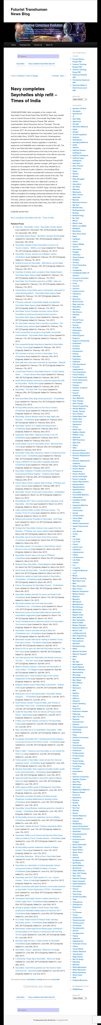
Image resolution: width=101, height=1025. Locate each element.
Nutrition (76, 693)
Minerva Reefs (78, 622)
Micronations (78, 609)
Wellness (76, 964)
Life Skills (76, 560)
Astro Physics (78, 166)
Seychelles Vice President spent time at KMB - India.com (38, 281)
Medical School (78, 594)
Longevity (76, 568)
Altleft (75, 129)
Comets (75, 267)
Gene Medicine (78, 398)
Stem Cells (77, 876)
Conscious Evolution (81, 278)
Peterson (76, 724)
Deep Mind (77, 307)
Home (13, 45)
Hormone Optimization (81, 453)
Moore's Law (77, 630)
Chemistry (76, 254)
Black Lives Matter (79, 226)
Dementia (76, 309)
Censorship (77, 249)
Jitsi (74, 528)
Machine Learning (79, 578)
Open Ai (76, 706)
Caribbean (76, 239)
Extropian (76, 348)
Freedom (76, 385)
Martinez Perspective (80, 591)
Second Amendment (80, 826)
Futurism (76, 390)
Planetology (77, 732)
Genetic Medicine (79, 408)
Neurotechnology (79, 677)
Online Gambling (79, 703)
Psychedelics (78, 771)
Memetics (76, 599)
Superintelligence (79, 883)
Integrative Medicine (80, 505)
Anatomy (76, 137)
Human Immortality (80, 476)
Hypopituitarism (79, 487)
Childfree (76, 260)
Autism (75, 181)
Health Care (77, 429)
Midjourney (77, 612)
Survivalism (77, 886)
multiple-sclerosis (79, 633)
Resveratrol (77, 797)
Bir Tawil (76, 218)
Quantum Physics (79, 779)
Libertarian (77, 549)
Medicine (76, 596)
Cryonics (76, 288)
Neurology (76, 675)
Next (63, 76)
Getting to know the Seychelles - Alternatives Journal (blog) (39, 263)
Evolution (76, 346)
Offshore (76, 698)
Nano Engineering (79, 635)
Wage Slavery (78, 956)
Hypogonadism (78, 484)
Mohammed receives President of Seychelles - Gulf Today (38, 519)
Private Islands (78, 756)
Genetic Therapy (79, 411)
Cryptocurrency (78, 291)
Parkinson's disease (80, 711)
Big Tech (76, 205)
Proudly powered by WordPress (44, 1020)
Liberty (75, 555)
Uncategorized (78, 933)
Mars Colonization (79, 586)
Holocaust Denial (79, 450)
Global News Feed (79, 416)
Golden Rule (77, 419)
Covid (75, 283)
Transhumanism (79, 920)
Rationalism (77, 784)
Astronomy (77, 168)
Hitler (75, 448)
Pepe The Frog (78, 716)
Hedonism (76, 437)
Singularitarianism (80, 834)
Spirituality (77, 863)
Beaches (76, 200)
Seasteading (77, 823)
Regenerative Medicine (81, 789)
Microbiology (78, 607)
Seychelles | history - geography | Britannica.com (35, 949)
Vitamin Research (79, 951)
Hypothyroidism (79, 489)
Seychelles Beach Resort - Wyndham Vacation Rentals (37, 236)
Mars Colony (77, 588)
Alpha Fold (77, 121)
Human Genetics (79, 474)
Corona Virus (78, 280)
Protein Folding (78, 763)
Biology (75, 213)
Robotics (76, 800)
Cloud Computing (79, 265)
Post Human (77, 745)
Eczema (76, 325)
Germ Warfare (78, 414)
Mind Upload (77, 617)
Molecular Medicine (80, 628)
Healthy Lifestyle (79, 432)
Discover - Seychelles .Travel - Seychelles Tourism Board (38, 226)
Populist (76, 742)
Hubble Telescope (79, 466)
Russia (75, 813)
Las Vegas (76, 539)
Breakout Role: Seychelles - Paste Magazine (33, 564)
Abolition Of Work (79, 108)
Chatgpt (75, 252)
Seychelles (31, 979)
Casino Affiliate (78, 244)
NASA (75, 648)
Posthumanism (78, 753)
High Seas (76, 442)
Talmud (75, 889)
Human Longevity (79, 479)
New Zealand (77, 682)
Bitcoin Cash (77, 223)
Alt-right (76, 124)
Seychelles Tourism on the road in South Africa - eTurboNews (40, 492)
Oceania (76, 695)
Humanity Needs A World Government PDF (80, 87)
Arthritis (76, 147)
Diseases (76, 314)
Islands (75, 513)
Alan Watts (77, 119)
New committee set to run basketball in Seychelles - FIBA (38, 729)
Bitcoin (75, 220)
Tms (74, 909)
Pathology (76, 714)
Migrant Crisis (78, 615)
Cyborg (75, 296)
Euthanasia (77, 343)
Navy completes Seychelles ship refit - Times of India (32, 217)
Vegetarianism (78, 941)
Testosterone (77, 902)
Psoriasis (76, 769)
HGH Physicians (79, 440)
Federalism (77, 359)
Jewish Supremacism (81, 523)
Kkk (74, 536)
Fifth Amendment (79, 364)
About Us (49, 45)
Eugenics (76, 338)
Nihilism (76, 685)
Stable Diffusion (79, 870)
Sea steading (77, 818)
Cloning (76, 262)
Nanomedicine (78, 641)
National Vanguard (80, 654)
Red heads (77, 787)
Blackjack (76, 228)
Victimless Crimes (79, 943)
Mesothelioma (78, 604)
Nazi (74, 659)
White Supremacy (79, 972)
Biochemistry (78, 207)
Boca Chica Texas (79, 234)
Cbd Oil (75, 247)
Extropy (75, 353)
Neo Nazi (76, 662)
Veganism (76, 938)
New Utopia (77, 680)
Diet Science (77, 312)
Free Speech (77, 382)
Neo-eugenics (78, 664)
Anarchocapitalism (80, 134)
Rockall (75, 802)
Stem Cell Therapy (80, 873)
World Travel (77, 975)
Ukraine (75, 930)
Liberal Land (77, 547)
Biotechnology (78, 215)
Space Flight (77, 847)
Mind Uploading (79, 620)
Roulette (76, 810)
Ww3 (74, 977)
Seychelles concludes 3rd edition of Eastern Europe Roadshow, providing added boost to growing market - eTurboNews (37, 799)
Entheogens (77, 330)
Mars (74, 583)
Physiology (77, 729)
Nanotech (76, 643)
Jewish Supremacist (80, 526)
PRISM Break (78, 989)
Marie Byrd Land (79, 581)
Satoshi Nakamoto (79, 815)
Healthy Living (78, 434)
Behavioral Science (80, 202)
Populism (76, 740)
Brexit (75, 236)
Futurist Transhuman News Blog (29, 11)
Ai (73, 116)
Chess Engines (78, 257)
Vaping (75, 936)
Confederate (77, 270)
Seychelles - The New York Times (29, 389)
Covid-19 (76, 286)
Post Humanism (79, 748)
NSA (74, 690)
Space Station (78, 849)
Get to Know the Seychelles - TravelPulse (32, 570)
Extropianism (78, 351)
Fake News (77, 356)
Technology (77, 894)
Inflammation (78, 497)
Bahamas (76, 189)
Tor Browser (77, 912)
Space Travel (77, 852)
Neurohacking (78, 672)
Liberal (75, 544)
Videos (75, 946)
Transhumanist (78, 923)
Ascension (77, 163)
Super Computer (79, 881)
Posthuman (77, 750)
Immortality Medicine (81, 494)
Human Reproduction (81, 481)
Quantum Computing (81, 776)
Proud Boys (77, 766)
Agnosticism (77, 113)
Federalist (76, 361)
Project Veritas (78, 761)
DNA (74, 317)
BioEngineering (78, 210)
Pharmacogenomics (80, 727)
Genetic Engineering (80, 406)
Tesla (74, 899)
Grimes (75, 427)
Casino (75, 241)
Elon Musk (77, 327)
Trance (75, 915)
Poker (75, 735)
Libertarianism (78, 552)
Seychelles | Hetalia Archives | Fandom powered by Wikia (38, 826)
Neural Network (78, 667)
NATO (75, 656)
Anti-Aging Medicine (80, 142)
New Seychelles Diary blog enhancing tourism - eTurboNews (39, 398)
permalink (56, 979)
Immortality (77, 492)
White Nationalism (79, 967)
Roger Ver (76, 805)
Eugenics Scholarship (81, 341)
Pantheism (77, 708)
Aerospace (77, 111)
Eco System (77, 322)
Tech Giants (77, 891)
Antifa (75, 145)
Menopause (77, 601)
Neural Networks (79, 669)
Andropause (77, 140)
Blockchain (77, 231)
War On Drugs (78, 959)
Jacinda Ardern (78, 515)
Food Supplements (80, 377)
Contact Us (38, 45)
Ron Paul (76, 808)
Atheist (75, 176)
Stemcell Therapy (79, 878)
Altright (75, 132)
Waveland (76, 962)
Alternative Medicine (80, 126)
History (75, 445)
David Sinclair (78, 301)
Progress (76, 758)
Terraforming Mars (80, 896)
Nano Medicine (78, 638)
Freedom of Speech (80, 387)
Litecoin (76, 562)
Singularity (77, 836)
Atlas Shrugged (78, 179)
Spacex (75, 855)
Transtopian (77, 925)
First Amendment (79, 372)
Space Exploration (80, 844)
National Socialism (80, 651)
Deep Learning (78, 304)
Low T (75, 573)
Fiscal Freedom (78, 374)
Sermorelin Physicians (81, 829)
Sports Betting (78, 865)
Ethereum (76, 333)
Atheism (76, 173)
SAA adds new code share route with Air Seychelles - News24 (40, 362)
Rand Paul (76, 782)
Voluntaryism (78, 954)
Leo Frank (76, 541)
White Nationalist (79, 970)
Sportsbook (77, 868)
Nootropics (77, 688)
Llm (74, 565)
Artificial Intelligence (80, 155)
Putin (75, 774)
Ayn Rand (76, 186)
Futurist (75, 393)
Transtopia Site (24, 45)
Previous (55, 76)
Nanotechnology (79, 646)
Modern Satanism (79, 625)
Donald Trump (78, 320)
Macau (75, 575)
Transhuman (77, 917)
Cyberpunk (77, 293)
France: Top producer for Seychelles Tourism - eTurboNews (39, 585)
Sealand (76, 821)
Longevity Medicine (80, 570)
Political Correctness (80, 737)
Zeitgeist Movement (80, 980)
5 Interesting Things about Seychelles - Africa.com (35, 958)
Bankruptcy (77, 192)
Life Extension (78, 557)
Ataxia (75, 171)
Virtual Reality (78, 949)
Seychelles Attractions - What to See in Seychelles (35, 856)
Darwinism (77, 299)
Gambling (76, 395)
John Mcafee (77, 531)
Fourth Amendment (80, 380)
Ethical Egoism (78, 335)
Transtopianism (78, 928)
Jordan (75, 534)
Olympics (76, 701)
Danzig (39, 979)
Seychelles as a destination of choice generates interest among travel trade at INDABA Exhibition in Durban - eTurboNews (37, 868)
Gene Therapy (78, 401)
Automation (77, 184)
